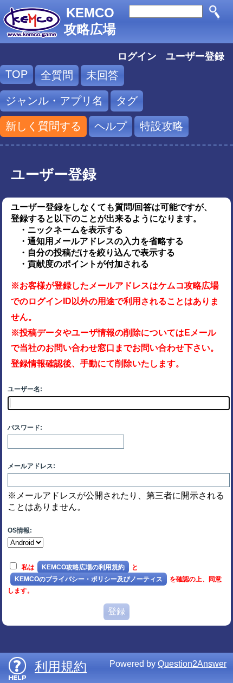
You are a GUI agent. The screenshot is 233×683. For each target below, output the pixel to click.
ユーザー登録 (195, 56)
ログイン (137, 56)
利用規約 (61, 666)
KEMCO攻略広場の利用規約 (83, 567)
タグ (127, 101)
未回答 (102, 75)
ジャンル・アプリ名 (54, 101)
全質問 (57, 75)
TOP (16, 74)
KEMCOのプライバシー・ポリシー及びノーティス (89, 579)
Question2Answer (192, 663)
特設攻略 (161, 126)
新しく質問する (43, 126)
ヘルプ (110, 126)
